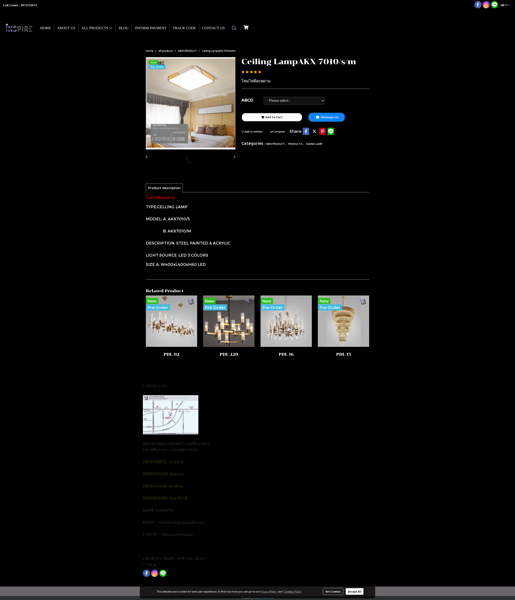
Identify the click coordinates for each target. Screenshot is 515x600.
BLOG (124, 28)
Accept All (354, 591)
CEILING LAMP (314, 143)
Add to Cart (273, 117)
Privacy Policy (268, 591)
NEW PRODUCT (275, 143)
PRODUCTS (295, 143)
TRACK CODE (184, 28)
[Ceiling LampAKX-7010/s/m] (190, 103)
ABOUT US (66, 28)
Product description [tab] (164, 188)
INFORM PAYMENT (151, 28)
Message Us (329, 117)
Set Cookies (333, 591)
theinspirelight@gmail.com (182, 522)
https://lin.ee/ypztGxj (160, 546)
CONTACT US (213, 28)
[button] (234, 28)
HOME (45, 28)
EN (506, 5)
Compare (279, 131)
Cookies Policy (292, 591)
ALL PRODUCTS (95, 28)
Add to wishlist (253, 131)
